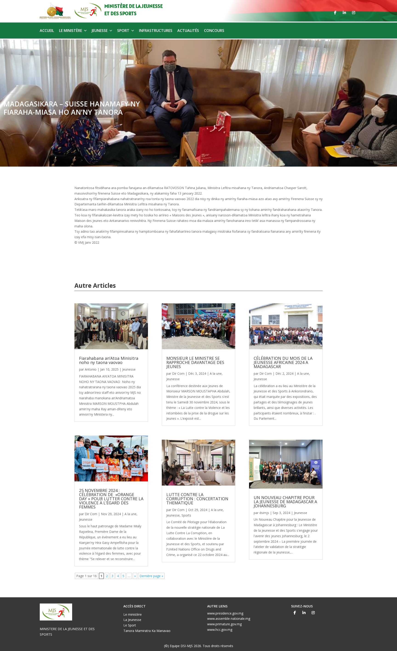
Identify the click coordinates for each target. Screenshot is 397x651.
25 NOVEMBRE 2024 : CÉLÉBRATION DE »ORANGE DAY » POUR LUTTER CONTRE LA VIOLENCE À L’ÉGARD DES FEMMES (111, 499)
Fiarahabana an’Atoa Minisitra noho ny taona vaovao (108, 360)
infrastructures (155, 31)
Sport (123, 31)
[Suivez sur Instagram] (353, 12)
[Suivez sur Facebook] (335, 12)
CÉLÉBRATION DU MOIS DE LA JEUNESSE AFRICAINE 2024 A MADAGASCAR (283, 362)
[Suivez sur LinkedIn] (344, 12)
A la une (130, 514)
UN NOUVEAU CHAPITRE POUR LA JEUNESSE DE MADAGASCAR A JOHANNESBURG (285, 502)
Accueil (47, 31)
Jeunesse (100, 31)
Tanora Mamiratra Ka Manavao (146, 631)
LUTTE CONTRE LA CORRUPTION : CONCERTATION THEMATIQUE (197, 499)
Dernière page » (151, 576)
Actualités (188, 31)
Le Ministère (70, 31)
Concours (214, 31)
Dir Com (91, 514)
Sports (186, 515)
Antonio (90, 369)
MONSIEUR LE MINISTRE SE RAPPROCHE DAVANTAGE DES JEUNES (195, 362)
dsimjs (264, 513)
